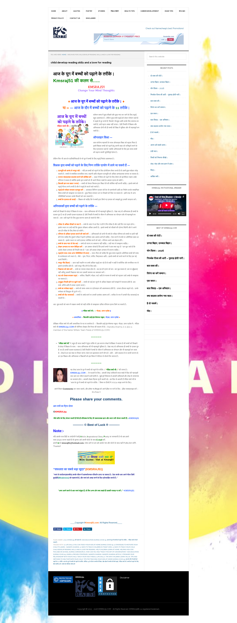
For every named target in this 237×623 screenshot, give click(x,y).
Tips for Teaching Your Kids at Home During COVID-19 (104, 559)
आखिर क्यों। (154, 176)
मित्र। (152, 170)
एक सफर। (154, 113)
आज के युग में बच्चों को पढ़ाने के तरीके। (84, 73)
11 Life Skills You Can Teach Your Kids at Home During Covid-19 (88, 545)
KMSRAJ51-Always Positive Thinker (69, 32)
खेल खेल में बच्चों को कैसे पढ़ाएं (110, 561)
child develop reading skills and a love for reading (74, 549)
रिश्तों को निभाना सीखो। (159, 157)
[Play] (150, 213)
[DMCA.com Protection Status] (107, 595)
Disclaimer (124, 578)
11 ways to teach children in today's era (96, 547)
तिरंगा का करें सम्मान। (158, 107)
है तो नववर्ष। (154, 132)
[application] (166, 205)
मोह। (152, 138)
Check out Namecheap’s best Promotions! (165, 28)
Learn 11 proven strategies (77, 554)
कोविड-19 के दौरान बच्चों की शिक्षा (93, 561)
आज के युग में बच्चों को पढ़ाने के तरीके (73, 561)
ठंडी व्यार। (154, 151)
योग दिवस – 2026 (157, 88)
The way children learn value (118, 557)
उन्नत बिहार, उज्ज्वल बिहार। (160, 82)
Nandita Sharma (95, 554)
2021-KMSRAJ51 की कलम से (72, 540)
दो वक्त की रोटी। (156, 76)
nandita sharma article (111, 554)
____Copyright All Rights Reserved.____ (96, 523)
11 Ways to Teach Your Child (124, 547)
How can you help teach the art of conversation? (106, 552)
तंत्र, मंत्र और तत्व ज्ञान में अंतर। (162, 164)
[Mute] (179, 213)
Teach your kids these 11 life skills (91, 557)
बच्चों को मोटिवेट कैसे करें (68, 564)
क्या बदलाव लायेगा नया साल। (161, 126)
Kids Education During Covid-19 (94, 540)
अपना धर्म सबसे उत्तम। (158, 145)
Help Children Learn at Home (107, 549)
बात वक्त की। (155, 101)
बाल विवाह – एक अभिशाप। (160, 120)
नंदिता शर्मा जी (122, 561)
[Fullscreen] (183, 213)
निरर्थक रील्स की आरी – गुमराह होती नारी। (165, 94)
